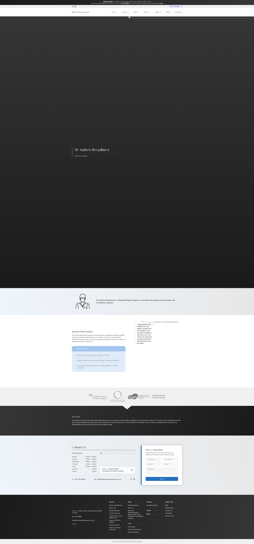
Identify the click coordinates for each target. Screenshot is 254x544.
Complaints (168, 513)
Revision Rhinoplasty (134, 529)
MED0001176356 (108, 1)
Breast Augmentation (115, 505)
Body (146, 12)
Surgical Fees (169, 508)
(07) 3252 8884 (174, 6)
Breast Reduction (114, 511)
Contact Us (178, 12)
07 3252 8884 (125, 3)
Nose (135, 12)
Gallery (157, 12)
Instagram (131, 479)
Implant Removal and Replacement (115, 517)
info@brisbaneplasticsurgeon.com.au (83, 520)
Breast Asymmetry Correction (115, 529)
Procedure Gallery (152, 505)
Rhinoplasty (131, 527)
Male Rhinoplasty (133, 532)
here (161, 3)
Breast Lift (112, 508)
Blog (167, 12)
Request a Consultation (81, 156)
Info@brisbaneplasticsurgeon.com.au (109, 479)
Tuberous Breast (114, 525)
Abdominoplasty (133, 505)
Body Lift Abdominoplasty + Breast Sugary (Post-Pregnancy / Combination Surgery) (135, 514)
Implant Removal (114, 513)
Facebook (134, 479)
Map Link (132, 470)
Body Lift (131, 508)
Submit (162, 479)
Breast (125, 12)
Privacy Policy (169, 516)
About (113, 12)
